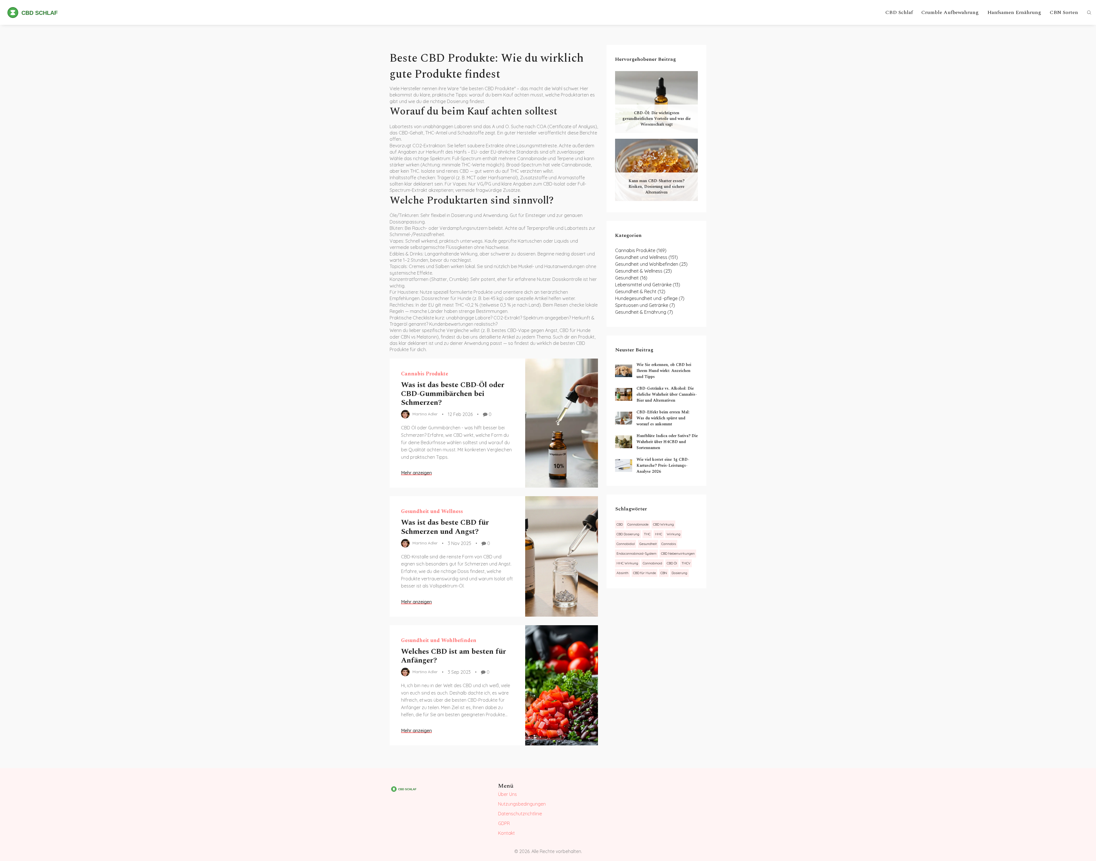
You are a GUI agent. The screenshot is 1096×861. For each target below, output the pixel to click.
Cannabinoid (652, 563)
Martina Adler (425, 414)
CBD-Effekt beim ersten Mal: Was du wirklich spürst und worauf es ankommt (663, 418)
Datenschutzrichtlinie (520, 813)
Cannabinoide (637, 524)
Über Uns (507, 794)
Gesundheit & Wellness (643, 271)
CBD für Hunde (644, 573)
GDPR (504, 823)
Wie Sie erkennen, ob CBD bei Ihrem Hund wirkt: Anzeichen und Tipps (663, 371)
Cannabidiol (625, 544)
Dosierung (679, 573)
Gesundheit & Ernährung (644, 312)
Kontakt (506, 833)
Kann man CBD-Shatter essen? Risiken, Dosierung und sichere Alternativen (656, 186)
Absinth (622, 573)
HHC (658, 534)
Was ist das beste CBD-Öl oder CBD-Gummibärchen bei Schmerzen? (452, 393)
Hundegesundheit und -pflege (649, 298)
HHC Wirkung (627, 563)
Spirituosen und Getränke (645, 305)
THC (647, 534)
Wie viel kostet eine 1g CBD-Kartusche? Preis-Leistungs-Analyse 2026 (662, 465)
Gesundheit (631, 278)
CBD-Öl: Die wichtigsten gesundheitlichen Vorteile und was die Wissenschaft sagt (656, 118)
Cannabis (668, 544)
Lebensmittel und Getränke (647, 284)
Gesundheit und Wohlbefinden (438, 640)
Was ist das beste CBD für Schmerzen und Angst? (445, 527)
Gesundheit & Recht (640, 291)
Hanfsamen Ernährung (1014, 12)
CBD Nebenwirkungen (678, 553)
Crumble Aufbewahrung (950, 12)
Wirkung (673, 534)
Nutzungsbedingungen (522, 804)
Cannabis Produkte (424, 374)
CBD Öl (672, 563)
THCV (686, 563)
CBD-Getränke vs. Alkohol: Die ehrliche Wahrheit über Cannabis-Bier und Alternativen (666, 394)
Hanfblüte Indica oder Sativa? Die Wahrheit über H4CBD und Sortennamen (667, 442)
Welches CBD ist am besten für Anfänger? (453, 656)
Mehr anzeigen (416, 473)
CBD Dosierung (627, 534)
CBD (619, 524)
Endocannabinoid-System (636, 553)
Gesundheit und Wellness (432, 511)
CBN (663, 573)
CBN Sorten (1064, 12)
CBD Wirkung (663, 524)
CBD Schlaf (899, 12)
